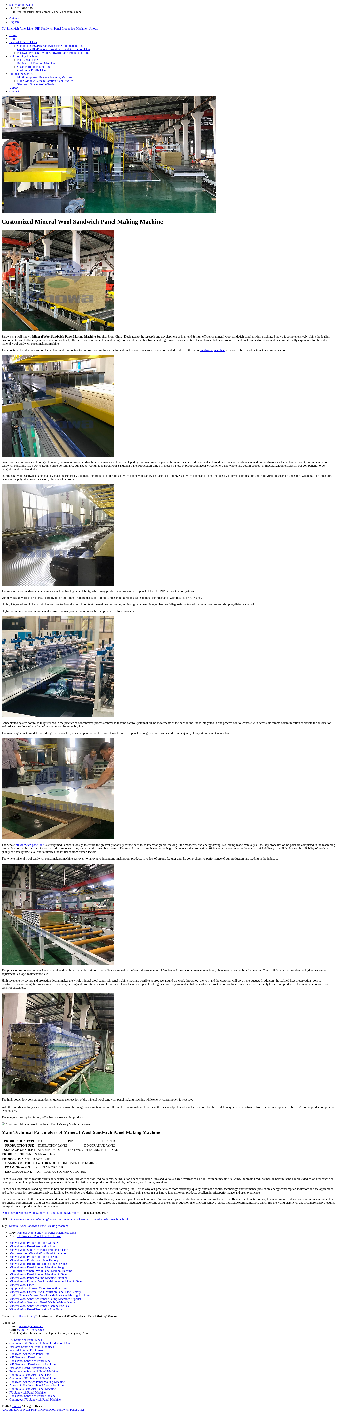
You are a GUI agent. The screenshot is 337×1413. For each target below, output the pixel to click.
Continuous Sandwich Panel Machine (32, 1389)
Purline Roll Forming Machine (36, 63)
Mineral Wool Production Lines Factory (33, 1260)
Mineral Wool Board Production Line (32, 1246)
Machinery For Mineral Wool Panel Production (38, 1253)
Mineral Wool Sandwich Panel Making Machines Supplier (45, 1299)
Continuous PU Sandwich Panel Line (32, 1378)
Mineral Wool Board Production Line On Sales (38, 1263)
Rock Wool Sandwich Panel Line (30, 1361)
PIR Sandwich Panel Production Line (32, 1364)
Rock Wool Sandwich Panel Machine (32, 1396)
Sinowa (16, 1406)
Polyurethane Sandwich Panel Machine (33, 1371)
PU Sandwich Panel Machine (27, 1392)
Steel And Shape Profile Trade (35, 84)
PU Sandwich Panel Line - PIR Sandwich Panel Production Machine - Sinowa (50, 28)
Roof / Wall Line (27, 59)
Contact (14, 91)
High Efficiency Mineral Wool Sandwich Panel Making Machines (49, 1295)
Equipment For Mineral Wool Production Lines (38, 1288)
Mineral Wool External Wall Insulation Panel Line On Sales (46, 1281)
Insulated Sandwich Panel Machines (31, 1346)
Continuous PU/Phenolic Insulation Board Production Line (53, 49)
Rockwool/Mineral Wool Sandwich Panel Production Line (53, 52)
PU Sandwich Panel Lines (25, 1339)
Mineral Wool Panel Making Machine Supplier (38, 1277)
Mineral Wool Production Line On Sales (34, 1242)
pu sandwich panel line (30, 845)
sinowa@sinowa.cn (21, 4)
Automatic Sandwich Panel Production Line (36, 1385)
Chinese (14, 18)
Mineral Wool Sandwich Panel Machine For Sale (39, 1306)
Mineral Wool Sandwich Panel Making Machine (38, 1226)
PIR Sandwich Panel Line (25, 1357)
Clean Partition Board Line (33, 66)
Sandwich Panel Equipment (26, 1350)
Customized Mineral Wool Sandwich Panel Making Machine (40, 1212)
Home (13, 35)
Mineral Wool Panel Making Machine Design (37, 1267)
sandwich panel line (212, 350)
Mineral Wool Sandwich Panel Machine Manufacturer (42, 1302)
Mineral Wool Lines (21, 1284)
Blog (33, 1316)
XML (5, 1409)
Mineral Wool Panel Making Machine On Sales (38, 1274)
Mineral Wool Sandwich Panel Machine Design (46, 1232)
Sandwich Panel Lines (23, 42)
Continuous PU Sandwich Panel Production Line (39, 1343)
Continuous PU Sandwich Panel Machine (35, 1399)
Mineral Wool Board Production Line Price (35, 1309)
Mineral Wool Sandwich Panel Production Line (38, 1249)
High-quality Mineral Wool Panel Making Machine (40, 1270)
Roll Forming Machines (24, 56)
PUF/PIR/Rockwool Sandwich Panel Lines (57, 1409)
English (14, 22)
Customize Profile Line (31, 70)
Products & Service (21, 73)
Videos (13, 87)
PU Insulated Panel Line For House (39, 1236)
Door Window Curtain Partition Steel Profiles (45, 80)
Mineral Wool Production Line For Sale (33, 1256)
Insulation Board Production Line (30, 1368)
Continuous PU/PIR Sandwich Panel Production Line (50, 45)
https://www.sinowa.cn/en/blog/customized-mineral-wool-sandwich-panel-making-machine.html (69, 1219)
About (13, 38)
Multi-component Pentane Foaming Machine (44, 77)
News (26, 1409)
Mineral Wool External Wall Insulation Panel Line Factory (45, 1292)
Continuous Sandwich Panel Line (30, 1375)
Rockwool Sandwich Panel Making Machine (37, 1382)
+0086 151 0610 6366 (30, 1329)
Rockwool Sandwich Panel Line (29, 1353)
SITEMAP (16, 1409)
